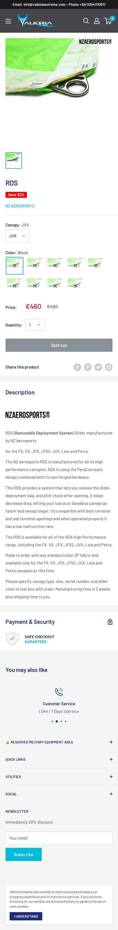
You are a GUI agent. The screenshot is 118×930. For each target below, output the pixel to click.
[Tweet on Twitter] (98, 367)
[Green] (75, 286)
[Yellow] (96, 266)
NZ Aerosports (19, 206)
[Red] (14, 286)
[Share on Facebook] (77, 367)
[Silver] (35, 286)
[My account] (97, 21)
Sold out (59, 345)
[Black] (14, 266)
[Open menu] (8, 21)
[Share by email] (109, 367)
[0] (108, 21)
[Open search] (86, 21)
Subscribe (23, 854)
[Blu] (75, 266)
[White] (35, 266)
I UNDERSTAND (26, 916)
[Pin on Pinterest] (88, 367)
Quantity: (13, 324)
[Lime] (55, 266)
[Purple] (55, 286)
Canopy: (17, 224)
